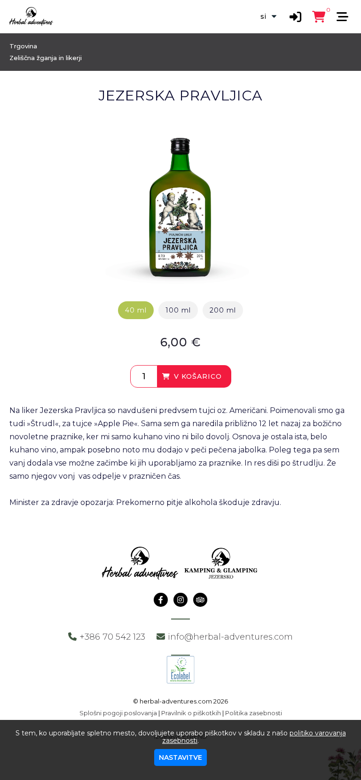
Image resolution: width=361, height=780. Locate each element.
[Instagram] (180, 600)
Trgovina (23, 46)
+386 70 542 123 (112, 637)
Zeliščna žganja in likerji (45, 57)
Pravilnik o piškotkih (191, 713)
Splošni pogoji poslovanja (118, 713)
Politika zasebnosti (253, 713)
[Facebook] (161, 600)
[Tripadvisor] (200, 600)
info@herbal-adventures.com (230, 637)
